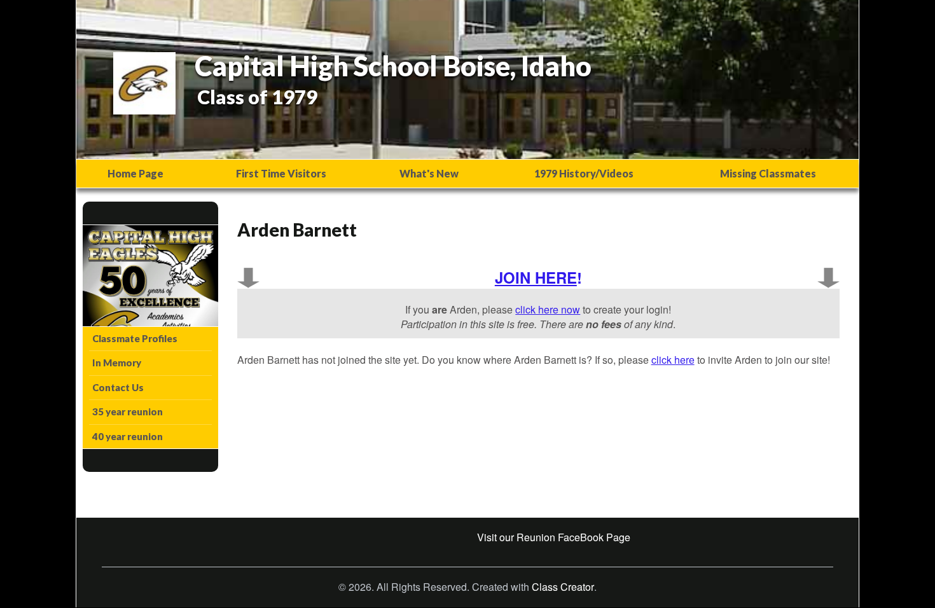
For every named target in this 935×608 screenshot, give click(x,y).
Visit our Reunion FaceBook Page (553, 537)
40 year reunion (127, 436)
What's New (429, 173)
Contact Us (118, 387)
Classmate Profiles (134, 338)
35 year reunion (127, 411)
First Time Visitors (281, 173)
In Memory (116, 362)
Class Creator (563, 587)
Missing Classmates (768, 173)
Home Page (135, 173)
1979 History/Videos (584, 173)
